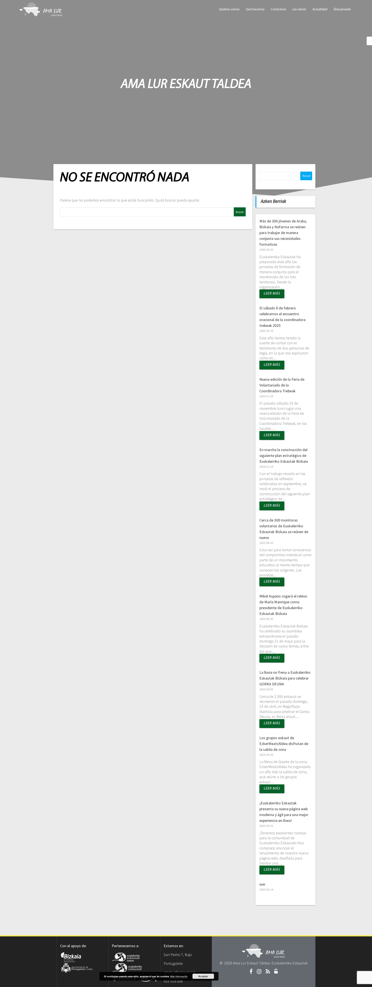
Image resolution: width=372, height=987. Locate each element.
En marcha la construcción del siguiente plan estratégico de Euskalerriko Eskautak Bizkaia (283, 455)
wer (262, 884)
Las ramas (299, 9)
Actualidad (319, 9)
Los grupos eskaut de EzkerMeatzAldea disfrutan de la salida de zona (283, 743)
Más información (179, 976)
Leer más (272, 294)
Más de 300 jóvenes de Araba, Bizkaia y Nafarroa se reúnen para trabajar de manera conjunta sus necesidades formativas (283, 233)
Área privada (342, 9)
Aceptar (203, 976)
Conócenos (278, 9)
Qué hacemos (255, 9)
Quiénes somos (229, 9)
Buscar (307, 176)
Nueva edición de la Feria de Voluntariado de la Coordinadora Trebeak (281, 385)
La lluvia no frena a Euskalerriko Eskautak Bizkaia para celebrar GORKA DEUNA (284, 678)
